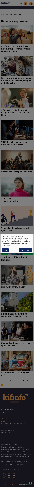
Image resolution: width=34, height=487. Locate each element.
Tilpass (5, 250)
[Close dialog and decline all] (32, 235)
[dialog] (17, 243)
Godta (28, 250)
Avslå (21, 250)
